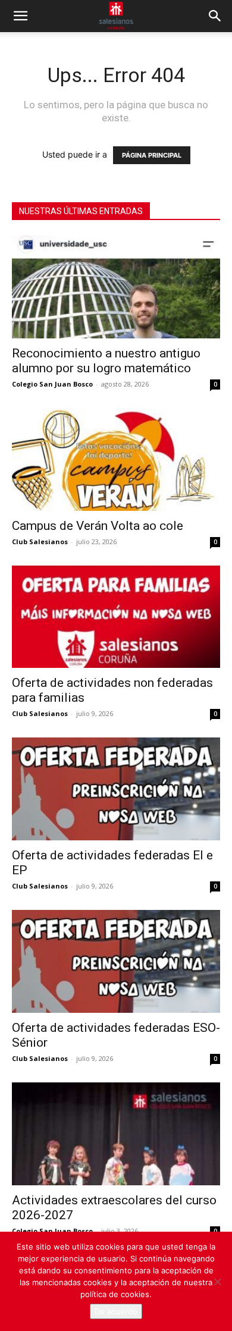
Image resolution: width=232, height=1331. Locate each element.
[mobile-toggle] (20, 16)
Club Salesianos (40, 541)
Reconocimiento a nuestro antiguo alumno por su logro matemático (106, 360)
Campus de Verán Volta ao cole (97, 526)
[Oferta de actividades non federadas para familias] (116, 617)
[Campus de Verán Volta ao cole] (116, 459)
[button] (215, 16)
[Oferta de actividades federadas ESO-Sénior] (116, 961)
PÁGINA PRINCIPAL (151, 155)
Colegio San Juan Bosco (52, 383)
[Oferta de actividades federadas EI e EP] (116, 788)
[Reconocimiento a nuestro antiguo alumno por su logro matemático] (116, 287)
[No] (217, 1282)
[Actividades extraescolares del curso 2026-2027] (116, 1133)
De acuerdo (116, 1311)
